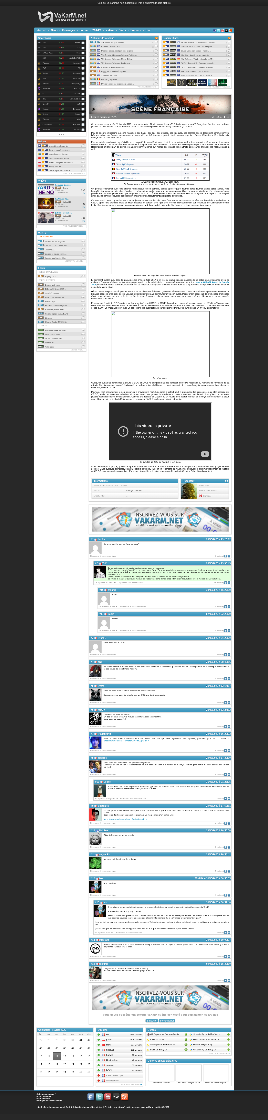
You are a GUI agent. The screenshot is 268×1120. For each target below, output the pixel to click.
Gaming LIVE (112, 1080)
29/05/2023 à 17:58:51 (218, 806)
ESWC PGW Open (115, 1075)
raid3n (101, 710)
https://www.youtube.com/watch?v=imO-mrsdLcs (125, 819)
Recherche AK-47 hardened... (56, 330)
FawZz (109, 1055)
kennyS (130, 490)
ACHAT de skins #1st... (54, 338)
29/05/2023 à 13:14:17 (218, 686)
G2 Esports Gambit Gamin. (164, 1034)
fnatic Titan (157, 1039)
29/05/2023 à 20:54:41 (218, 854)
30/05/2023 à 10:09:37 (218, 940)
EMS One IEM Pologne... (216, 1082)
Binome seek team (52, 285)
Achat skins (49, 347)
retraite (138, 490)
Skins (122, 30)
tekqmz (112, 590)
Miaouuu (104, 940)
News (54, 30)
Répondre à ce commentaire (103, 556)
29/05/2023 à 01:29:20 (218, 638)
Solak (75, 1107)
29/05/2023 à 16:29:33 (218, 734)
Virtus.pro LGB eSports (163, 1044)
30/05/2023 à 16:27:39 (218, 590)
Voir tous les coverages (218, 87)
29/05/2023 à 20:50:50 (218, 830)
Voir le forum (77, 350)
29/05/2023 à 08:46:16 (218, 662)
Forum (84, 30)
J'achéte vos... (50, 343)
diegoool (102, 758)
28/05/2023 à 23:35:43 (218, 563)
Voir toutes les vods (74, 261)
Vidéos (110, 30)
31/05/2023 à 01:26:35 (218, 782)
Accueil (41, 30)
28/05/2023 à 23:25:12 (218, 539)
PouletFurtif (104, 734)
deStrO (66, 1107)
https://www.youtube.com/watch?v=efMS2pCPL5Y (126, 741)
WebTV (96, 30)
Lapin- (101, 539)
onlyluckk (104, 854)
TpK (104, 563)
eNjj (100, 662)
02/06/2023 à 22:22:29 (218, 614)
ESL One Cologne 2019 (189, 1082)
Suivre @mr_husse (208, 490)
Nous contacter (43, 1096)
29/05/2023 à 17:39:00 (218, 758)
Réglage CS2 (50, 277)
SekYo (107, 782)
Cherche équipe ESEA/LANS (56, 314)
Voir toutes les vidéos (73, 226)
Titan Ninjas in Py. (202, 1044)
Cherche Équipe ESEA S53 (56, 322)
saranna (110, 1065)
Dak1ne (103, 830)
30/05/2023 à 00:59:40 (218, 902)
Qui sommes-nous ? (46, 1094)
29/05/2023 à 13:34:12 (218, 710)
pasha (109, 1039)
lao (101, 878)
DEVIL (109, 1070)
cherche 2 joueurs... (52, 293)
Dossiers (135, 30)
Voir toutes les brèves (73, 174)
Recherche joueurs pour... (55, 310)
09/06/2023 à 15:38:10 (218, 964)
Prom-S (102, 638)
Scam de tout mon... (53, 334)
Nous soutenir (43, 1098)
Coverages (68, 30)
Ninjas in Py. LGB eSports (206, 1034)
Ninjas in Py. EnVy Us (204, 1049)
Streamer (48, 318)
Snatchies (103, 806)
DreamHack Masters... (161, 1082)
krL (107, 1034)
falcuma (103, 964)
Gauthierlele (112, 1060)
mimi (108, 1045)
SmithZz (110, 1050)
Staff (148, 30)
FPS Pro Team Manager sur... (56, 305)
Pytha (101, 686)
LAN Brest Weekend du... (55, 297)
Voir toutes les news (147, 87)
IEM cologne (50, 301)
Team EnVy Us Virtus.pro (206, 1039)
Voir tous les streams (130, 1084)
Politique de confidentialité (49, 1101)
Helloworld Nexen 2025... (55, 289)
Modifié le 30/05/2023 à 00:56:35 (213, 878)
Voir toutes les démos (219, 1054)
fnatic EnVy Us (159, 1049)
